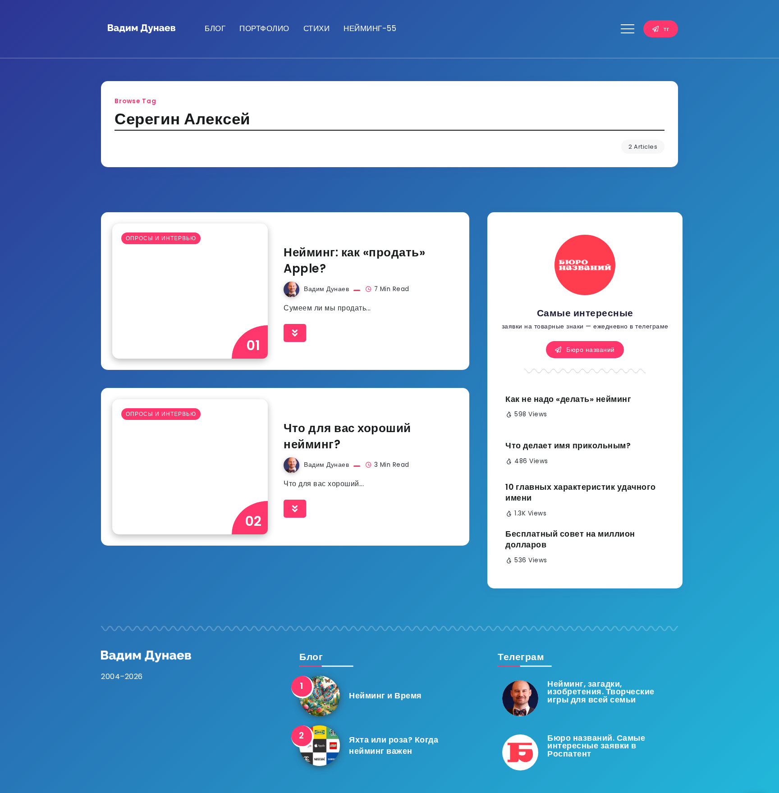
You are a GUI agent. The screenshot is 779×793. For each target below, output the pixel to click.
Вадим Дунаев (326, 289)
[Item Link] (190, 291)
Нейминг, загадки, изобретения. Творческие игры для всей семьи (601, 692)
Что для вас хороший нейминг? (347, 436)
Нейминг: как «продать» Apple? (354, 260)
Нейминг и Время (385, 695)
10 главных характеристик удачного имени (580, 493)
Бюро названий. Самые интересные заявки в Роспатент (596, 746)
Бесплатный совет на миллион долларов (570, 540)
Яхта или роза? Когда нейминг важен (393, 745)
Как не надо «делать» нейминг (568, 399)
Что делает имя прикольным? (568, 445)
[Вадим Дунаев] (141, 28)
